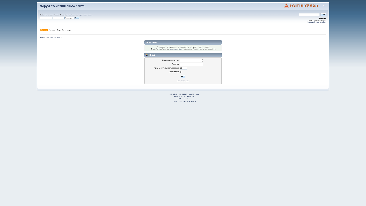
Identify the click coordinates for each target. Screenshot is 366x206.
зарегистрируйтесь (86, 15)
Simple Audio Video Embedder (184, 96)
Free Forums (188, 99)
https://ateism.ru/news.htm (317, 22)
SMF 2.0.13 (173, 94)
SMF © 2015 (182, 94)
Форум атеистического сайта (61, 6)
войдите (72, 15)
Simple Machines (193, 94)
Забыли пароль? (183, 81)
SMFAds (178, 99)
